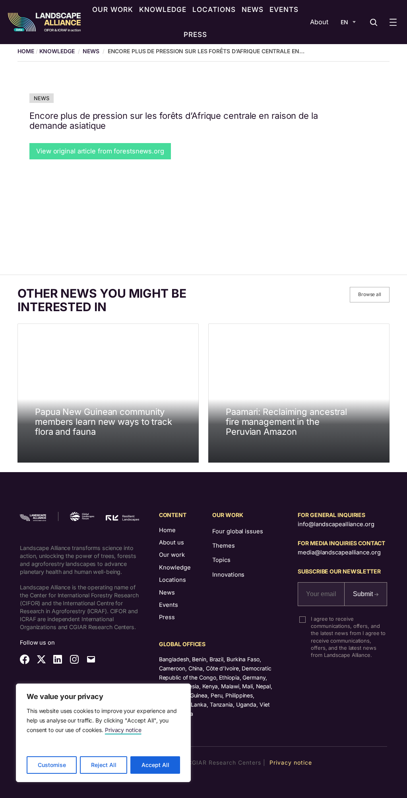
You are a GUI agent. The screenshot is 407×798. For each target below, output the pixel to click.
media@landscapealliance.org (339, 552)
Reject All (103, 764)
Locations (172, 579)
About (319, 22)
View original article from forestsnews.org (100, 151)
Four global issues (237, 531)
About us (171, 542)
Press (167, 617)
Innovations (228, 574)
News (91, 51)
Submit (363, 594)
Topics (221, 560)
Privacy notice (123, 729)
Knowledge (57, 51)
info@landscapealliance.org (336, 524)
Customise (52, 764)
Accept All (155, 764)
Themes (223, 545)
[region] (103, 733)
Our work (172, 554)
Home (167, 530)
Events (168, 604)
